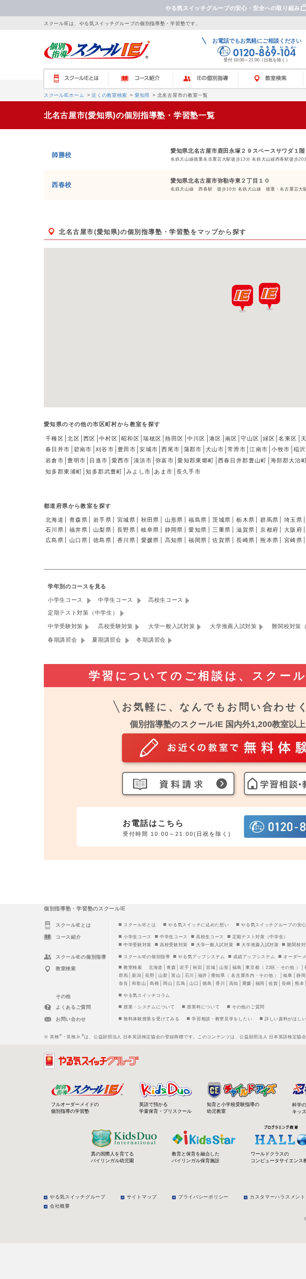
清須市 (142, 460)
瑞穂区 (152, 438)
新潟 (136, 975)
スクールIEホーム (64, 95)
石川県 (54, 530)
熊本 (299, 983)
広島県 (54, 540)
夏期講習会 (107, 640)
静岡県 (174, 530)
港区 (215, 438)
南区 (231, 438)
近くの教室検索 (108, 95)
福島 (236, 967)
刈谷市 (105, 449)
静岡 (301, 975)
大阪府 (293, 530)
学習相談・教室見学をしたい (222, 1018)
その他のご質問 (248, 1006)
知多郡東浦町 (63, 471)
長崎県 (245, 540)
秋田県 (150, 520)
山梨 (162, 975)
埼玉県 (293, 520)
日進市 (98, 460)
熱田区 (174, 438)
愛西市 (121, 460)
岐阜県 (150, 530)
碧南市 (83, 449)
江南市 (258, 449)
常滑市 (237, 449)
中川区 (196, 438)
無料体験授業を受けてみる (151, 1018)
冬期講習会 (151, 640)
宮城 (210, 967)
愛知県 (141, 95)
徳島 (207, 983)
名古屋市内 (243, 975)
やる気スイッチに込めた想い (198, 924)
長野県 (126, 530)
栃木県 (245, 520)
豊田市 (127, 449)
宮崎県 (293, 540)
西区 (89, 438)
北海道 (54, 520)
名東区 (288, 438)
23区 (271, 967)
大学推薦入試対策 (233, 626)
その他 (287, 967)
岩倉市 (54, 460)
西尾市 (170, 449)
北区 (73, 438)
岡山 (167, 983)
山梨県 (102, 530)
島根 (154, 983)
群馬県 (269, 520)
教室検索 (133, 967)
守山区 (250, 438)
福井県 (78, 530)
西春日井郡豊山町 (242, 460)
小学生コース (66, 600)
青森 (171, 967)
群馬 (123, 975)
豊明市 (76, 460)
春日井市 (57, 449)
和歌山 (139, 983)
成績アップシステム (254, 956)
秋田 (197, 967)
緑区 (269, 438)
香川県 (126, 540)
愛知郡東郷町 (195, 460)
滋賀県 (245, 530)
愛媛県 (150, 540)
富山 (175, 975)
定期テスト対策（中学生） (83, 612)
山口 (193, 983)
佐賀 (273, 983)
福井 (202, 975)
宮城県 (126, 520)
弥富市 (164, 460)
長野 (149, 975)
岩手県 (102, 520)
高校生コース (165, 600)
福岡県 (197, 540)
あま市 (163, 471)
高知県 (174, 540)
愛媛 (246, 983)
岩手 (184, 967)
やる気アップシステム (201, 956)
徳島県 (102, 540)
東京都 (252, 967)
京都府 (269, 530)
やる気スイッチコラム (147, 995)
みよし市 (138, 471)
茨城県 (221, 520)
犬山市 (215, 449)
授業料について (203, 1006)
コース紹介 (144, 78)
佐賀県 (221, 540)
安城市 (148, 449)
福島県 (197, 520)
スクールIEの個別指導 (147, 956)
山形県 (174, 520)
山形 (223, 967)
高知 (233, 983)
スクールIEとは (79, 78)
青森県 (78, 520)
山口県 (78, 540)
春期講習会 (63, 640)
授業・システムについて (149, 1006)
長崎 (286, 983)
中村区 (108, 438)
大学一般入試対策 (171, 626)
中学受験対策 (65, 626)
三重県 (221, 530)
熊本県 (269, 540)
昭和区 (130, 438)
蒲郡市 (193, 449)
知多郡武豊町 (104, 471)
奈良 (123, 983)
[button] (269, 296)
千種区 (54, 438)
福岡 (260, 983)
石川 (189, 975)
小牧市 (280, 449)
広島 (180, 983)
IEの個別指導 (209, 78)
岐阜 (287, 975)
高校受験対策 (115, 626)
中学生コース (116, 600)
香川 (220, 983)
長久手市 (189, 471)
